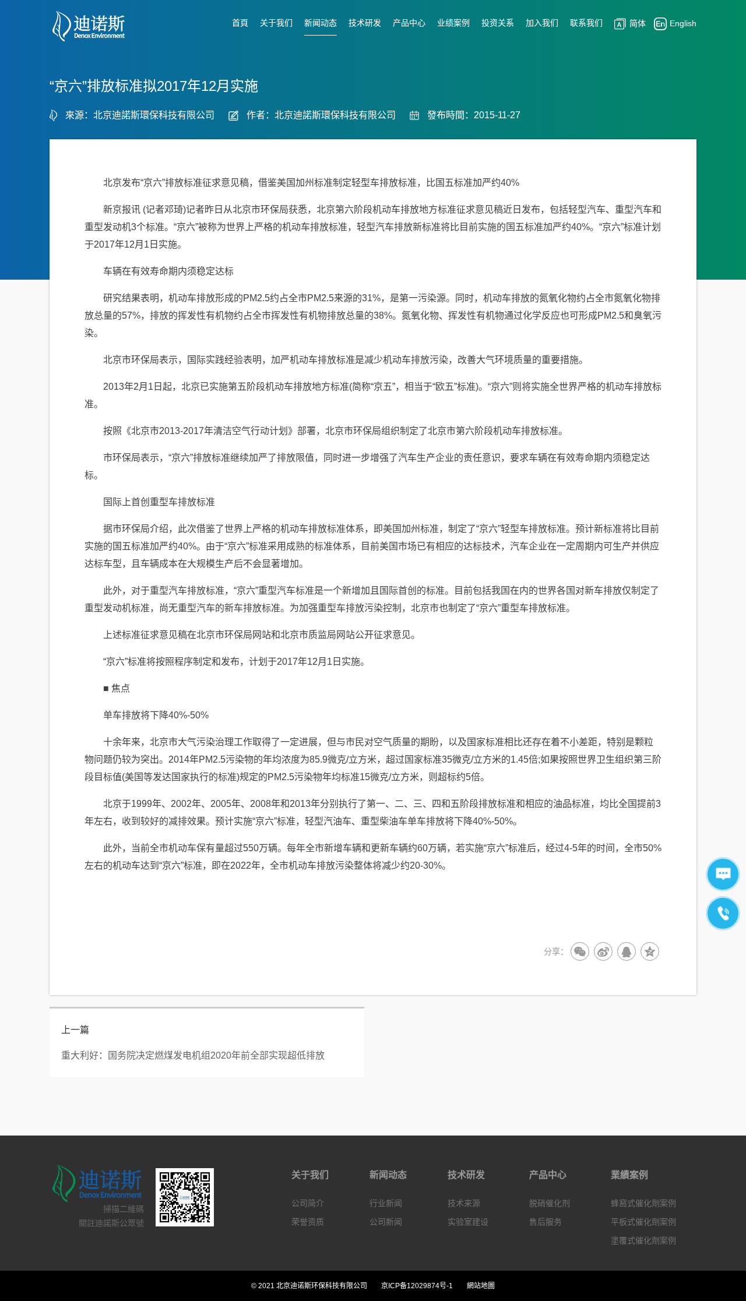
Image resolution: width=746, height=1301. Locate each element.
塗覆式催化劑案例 (643, 1240)
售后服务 (545, 1221)
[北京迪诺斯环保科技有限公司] (95, 26)
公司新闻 (386, 1221)
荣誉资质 (307, 1221)
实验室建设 (468, 1221)
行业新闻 (386, 1203)
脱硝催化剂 (549, 1203)
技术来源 (464, 1203)
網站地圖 (481, 1286)
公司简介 (307, 1203)
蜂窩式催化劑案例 (643, 1203)
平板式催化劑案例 (643, 1221)
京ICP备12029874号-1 (417, 1286)
